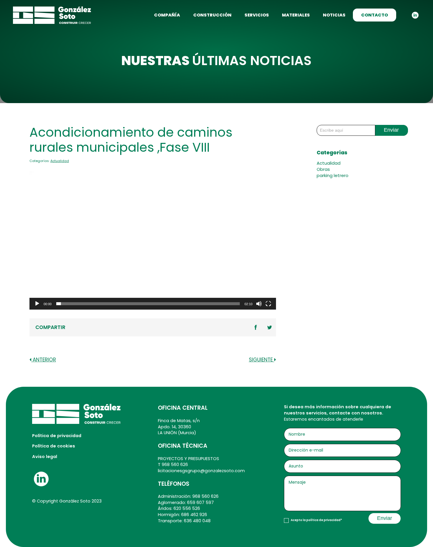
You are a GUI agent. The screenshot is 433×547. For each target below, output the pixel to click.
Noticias (334, 15)
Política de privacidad (56, 436)
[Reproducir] (37, 304)
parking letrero (332, 175)
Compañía (167, 15)
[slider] (148, 303)
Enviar (391, 130)
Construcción (212, 15)
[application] (152, 240)
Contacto (374, 15)
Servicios (256, 15)
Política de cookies (53, 446)
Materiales (296, 15)
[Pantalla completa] (268, 304)
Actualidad (59, 160)
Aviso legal (44, 457)
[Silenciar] (259, 304)
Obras (323, 169)
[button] (152, 240)
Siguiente (261, 359)
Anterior (43, 359)
